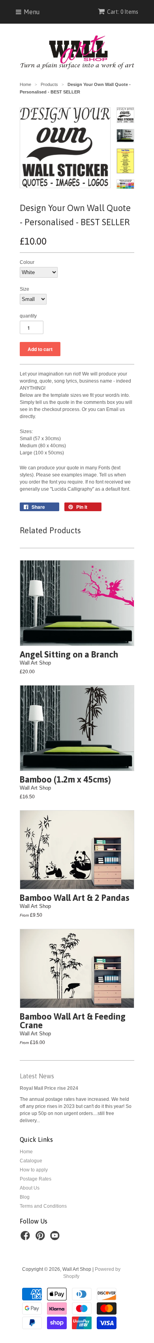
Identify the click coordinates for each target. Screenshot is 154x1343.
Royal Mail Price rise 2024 (49, 1088)
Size (24, 289)
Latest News (37, 1076)
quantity (28, 316)
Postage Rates (35, 1179)
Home (26, 1151)
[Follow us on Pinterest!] (41, 1238)
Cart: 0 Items (122, 12)
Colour (27, 262)
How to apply (34, 1170)
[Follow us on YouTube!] (56, 1238)
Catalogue (31, 1161)
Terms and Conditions (43, 1206)
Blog (25, 1197)
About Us (29, 1188)
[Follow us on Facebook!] (26, 1238)
